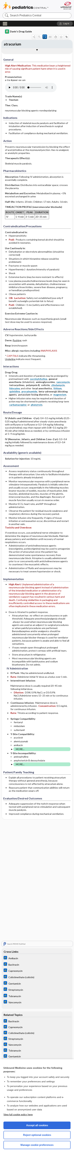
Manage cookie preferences (37, 1144)
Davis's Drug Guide (21, 31)
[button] (65, 23)
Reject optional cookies (37, 1134)
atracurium (12, 44)
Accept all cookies (37, 1125)
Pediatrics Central (30, 6)
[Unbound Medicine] (66, 5)
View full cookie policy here (18, 1114)
